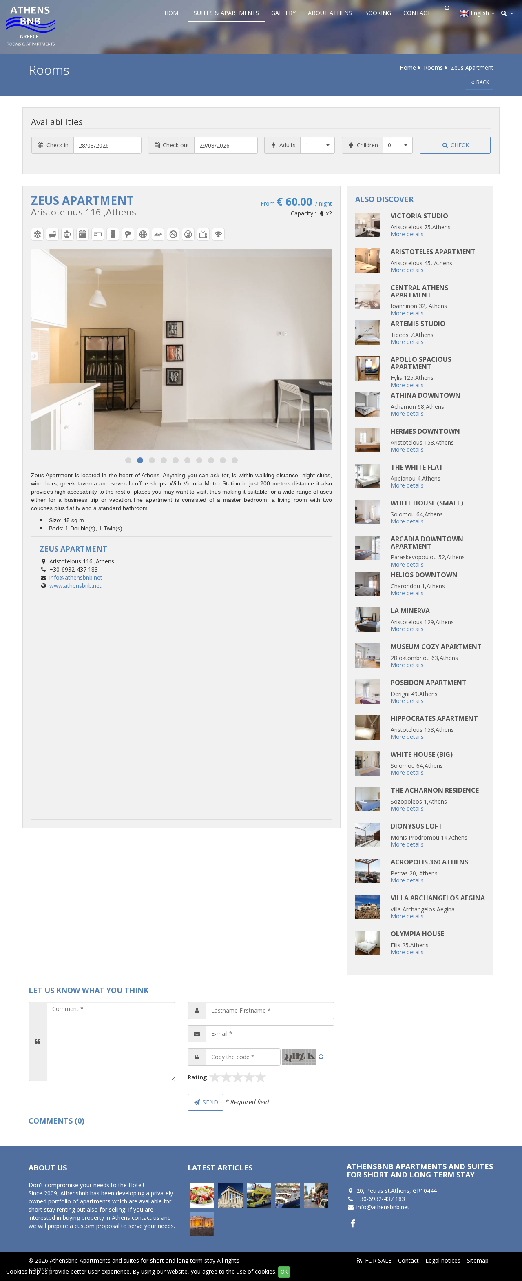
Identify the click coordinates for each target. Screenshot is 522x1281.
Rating (197, 1077)
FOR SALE (378, 1260)
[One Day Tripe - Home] (287, 1195)
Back (482, 82)
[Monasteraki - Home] (316, 1195)
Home (172, 13)
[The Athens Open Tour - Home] (259, 1195)
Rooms (433, 67)
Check (459, 145)
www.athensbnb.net (75, 586)
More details (407, 234)
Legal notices (442, 1260)
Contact (417, 13)
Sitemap (478, 1260)
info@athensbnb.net (75, 577)
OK (284, 1271)
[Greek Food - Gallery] (202, 1195)
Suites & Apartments (226, 13)
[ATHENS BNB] (43, 25)
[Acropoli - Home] (202, 1224)
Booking (377, 13)
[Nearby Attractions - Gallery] (230, 1195)
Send (209, 1102)
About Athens (330, 13)
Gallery (283, 13)
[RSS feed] (359, 1260)
